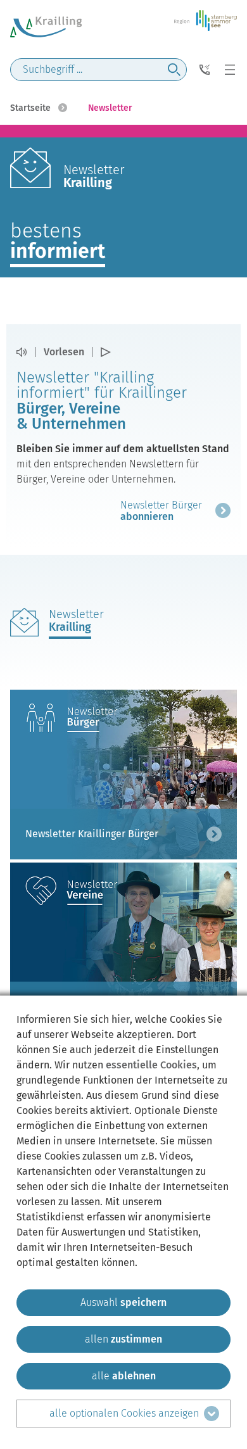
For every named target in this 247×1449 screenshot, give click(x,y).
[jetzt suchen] (174, 69)
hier (120, 1019)
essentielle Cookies (151, 1065)
